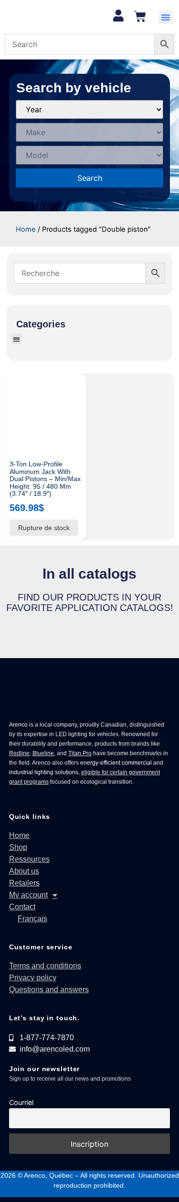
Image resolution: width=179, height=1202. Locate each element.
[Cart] (140, 16)
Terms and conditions (45, 966)
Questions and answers (49, 989)
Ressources (29, 859)
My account (28, 895)
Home (26, 229)
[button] (165, 17)
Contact (22, 907)
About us (24, 871)
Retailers (24, 883)
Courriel (21, 1102)
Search (89, 178)
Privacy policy (32, 978)
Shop (18, 847)
